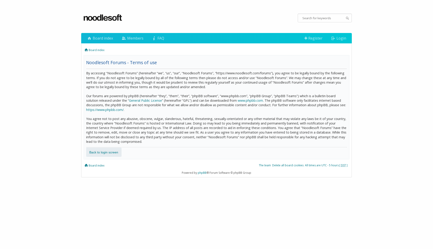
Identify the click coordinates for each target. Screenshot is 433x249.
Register (314, 38)
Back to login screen (103, 152)
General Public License (145, 100)
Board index (102, 38)
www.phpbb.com (250, 100)
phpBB (202, 173)
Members (134, 38)
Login (341, 38)
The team (265, 165)
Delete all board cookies (288, 165)
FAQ (160, 38)
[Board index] (103, 18)
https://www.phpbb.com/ (105, 110)
